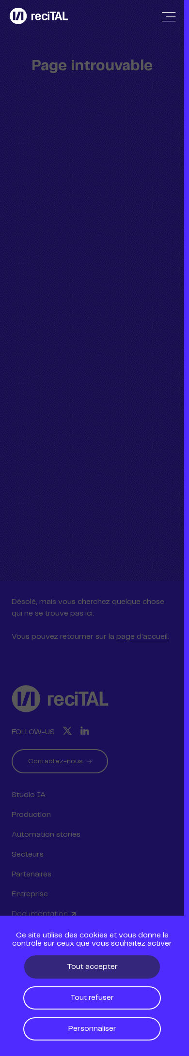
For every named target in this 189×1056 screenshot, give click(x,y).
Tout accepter (92, 966)
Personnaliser (92, 1028)
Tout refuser (92, 997)
